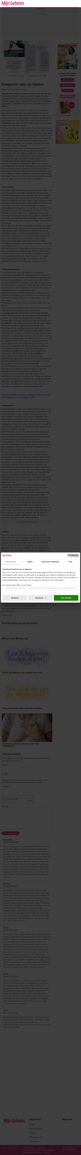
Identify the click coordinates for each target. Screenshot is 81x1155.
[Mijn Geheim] (30, 3)
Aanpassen (39, 598)
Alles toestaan (66, 598)
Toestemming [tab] (11, 562)
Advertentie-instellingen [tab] (50, 562)
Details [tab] (30, 562)
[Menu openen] (64, 3)
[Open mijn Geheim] (71, 3)
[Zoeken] (77, 3)
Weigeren (14, 598)
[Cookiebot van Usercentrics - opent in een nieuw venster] (69, 555)
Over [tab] (70, 562)
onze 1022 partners (14, 572)
